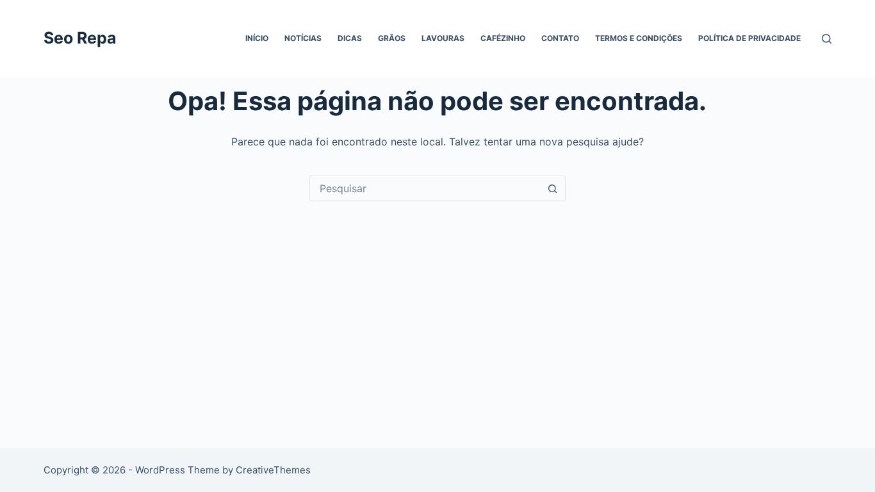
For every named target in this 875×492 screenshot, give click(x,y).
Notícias (303, 38)
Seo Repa (80, 37)
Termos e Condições (638, 38)
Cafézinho (502, 38)
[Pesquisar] (826, 39)
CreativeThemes (273, 470)
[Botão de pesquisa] (553, 188)
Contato (560, 38)
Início (256, 38)
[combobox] (425, 188)
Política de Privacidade (749, 38)
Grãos (391, 38)
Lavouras (442, 38)
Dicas (350, 38)
